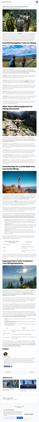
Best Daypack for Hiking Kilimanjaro (28, 389)
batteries (26, 81)
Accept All (20, 417)
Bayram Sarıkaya (7, 356)
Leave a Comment (5, 8)
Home (16, 406)
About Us (19, 406)
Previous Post (7, 372)
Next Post (32, 372)
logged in (8, 399)
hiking (15, 201)
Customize (6, 417)
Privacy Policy (19, 407)
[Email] (11, 366)
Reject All (13, 417)
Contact (22, 406)
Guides (11, 8)
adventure (20, 33)
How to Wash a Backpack (8, 389)
